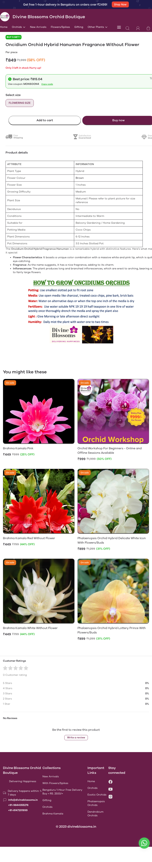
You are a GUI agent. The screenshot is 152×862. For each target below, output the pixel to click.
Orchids (17, 27)
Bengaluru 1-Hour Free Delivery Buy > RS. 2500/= (62, 791)
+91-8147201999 (18, 810)
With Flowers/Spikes (55, 783)
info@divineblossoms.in (23, 799)
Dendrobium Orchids (95, 813)
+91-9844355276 (18, 805)
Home (3, 27)
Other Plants (96, 27)
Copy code (47, 84)
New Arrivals (38, 27)
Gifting (78, 27)
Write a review (76, 737)
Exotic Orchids (96, 794)
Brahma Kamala (52, 813)
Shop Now (120, 4)
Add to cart (45, 120)
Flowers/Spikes (60, 27)
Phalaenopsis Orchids (96, 803)
